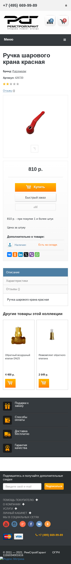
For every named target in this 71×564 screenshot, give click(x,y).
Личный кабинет (15, 513)
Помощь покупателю (18, 500)
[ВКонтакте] (9, 254)
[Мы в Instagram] (14, 523)
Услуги (8, 508)
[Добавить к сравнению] (35, 206)
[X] (26, 254)
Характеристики (17, 280)
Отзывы (7, 90)
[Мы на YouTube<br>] (6, 523)
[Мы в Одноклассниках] (47, 523)
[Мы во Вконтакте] (39, 523)
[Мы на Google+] (23, 523)
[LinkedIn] (20, 254)
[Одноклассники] (15, 254)
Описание (13, 272)
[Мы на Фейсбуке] (31, 523)
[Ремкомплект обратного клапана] (52, 335)
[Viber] (31, 254)
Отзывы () (13, 289)
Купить (39, 187)
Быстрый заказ (35, 197)
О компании (11, 504)
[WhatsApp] (37, 254)
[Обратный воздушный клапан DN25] (18, 335)
